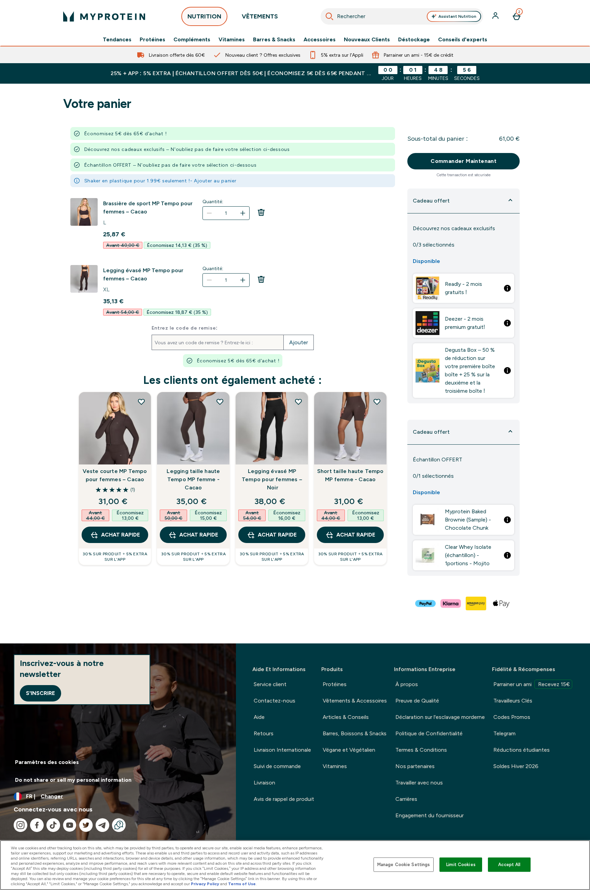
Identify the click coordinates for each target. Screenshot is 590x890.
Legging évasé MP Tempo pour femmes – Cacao (143, 274)
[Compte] (496, 16)
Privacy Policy (205, 883)
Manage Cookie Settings (403, 864)
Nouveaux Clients (367, 39)
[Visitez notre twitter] (86, 825)
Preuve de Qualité (417, 701)
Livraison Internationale (282, 750)
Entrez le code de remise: (185, 328)
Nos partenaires (415, 766)
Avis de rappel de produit (284, 799)
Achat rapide (120, 535)
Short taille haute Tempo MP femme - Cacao (350, 475)
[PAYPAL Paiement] (425, 603)
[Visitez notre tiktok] (53, 825)
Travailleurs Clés (512, 701)
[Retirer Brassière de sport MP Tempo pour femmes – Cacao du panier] (261, 214)
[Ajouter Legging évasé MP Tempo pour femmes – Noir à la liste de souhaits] (298, 401)
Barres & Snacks (274, 39)
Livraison (264, 782)
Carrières (406, 799)
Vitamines (232, 39)
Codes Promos (511, 717)
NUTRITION (204, 16)
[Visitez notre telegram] (102, 825)
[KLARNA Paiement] (451, 603)
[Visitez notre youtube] (69, 825)
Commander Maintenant (463, 161)
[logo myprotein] (104, 16)
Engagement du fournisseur (429, 815)
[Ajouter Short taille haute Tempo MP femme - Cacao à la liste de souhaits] (377, 401)
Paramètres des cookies (47, 762)
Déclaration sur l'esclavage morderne (440, 717)
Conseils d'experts (462, 39)
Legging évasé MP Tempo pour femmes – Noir (272, 479)
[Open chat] (119, 825)
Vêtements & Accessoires (355, 701)
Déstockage (414, 39)
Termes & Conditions (421, 750)
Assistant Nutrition (457, 16)
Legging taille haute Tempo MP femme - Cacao (193, 479)
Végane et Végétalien (349, 750)
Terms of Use (242, 883)
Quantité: (212, 201)
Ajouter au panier (215, 180)
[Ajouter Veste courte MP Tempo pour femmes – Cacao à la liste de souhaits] (141, 401)
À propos (406, 684)
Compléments (191, 39)
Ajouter (298, 342)
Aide (259, 717)
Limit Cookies (461, 864)
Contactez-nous (274, 701)
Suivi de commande (277, 766)
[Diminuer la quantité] (209, 213)
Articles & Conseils (346, 717)
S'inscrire (40, 693)
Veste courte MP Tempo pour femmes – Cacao (115, 475)
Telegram (504, 733)
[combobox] (402, 16)
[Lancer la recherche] (329, 16)
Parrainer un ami (531, 684)
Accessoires (320, 39)
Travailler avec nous (419, 782)
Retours (263, 733)
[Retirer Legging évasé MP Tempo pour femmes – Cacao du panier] (261, 281)
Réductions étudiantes (521, 750)
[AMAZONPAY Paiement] (476, 603)
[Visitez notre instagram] (20, 825)
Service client (270, 684)
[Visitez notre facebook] (37, 825)
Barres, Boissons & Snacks (355, 733)
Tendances (117, 39)
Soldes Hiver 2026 (515, 766)
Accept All (509, 864)
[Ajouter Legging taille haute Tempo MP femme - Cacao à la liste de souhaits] (220, 401)
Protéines (152, 39)
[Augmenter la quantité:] (242, 213)
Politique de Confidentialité (429, 733)
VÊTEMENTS (260, 16)
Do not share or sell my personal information (73, 780)
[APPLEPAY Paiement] (501, 603)
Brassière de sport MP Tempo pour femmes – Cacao (148, 207)
